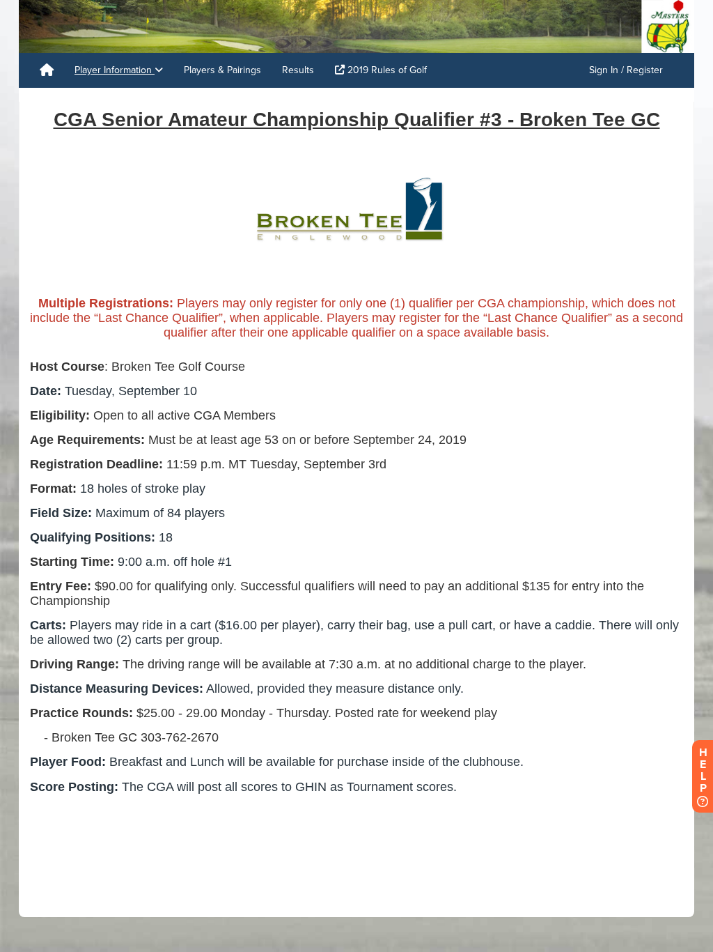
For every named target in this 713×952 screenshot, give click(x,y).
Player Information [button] (115, 70)
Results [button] (298, 70)
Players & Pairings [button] (222, 70)
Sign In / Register (626, 70)
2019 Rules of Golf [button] (386, 70)
